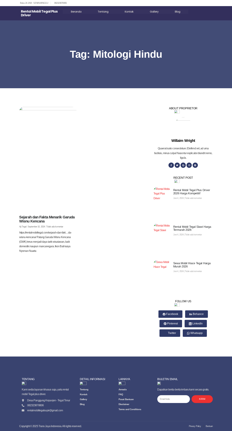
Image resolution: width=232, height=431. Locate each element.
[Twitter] (177, 165)
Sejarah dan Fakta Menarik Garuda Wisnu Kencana (47, 219)
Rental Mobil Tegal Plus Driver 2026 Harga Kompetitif (191, 192)
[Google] (183, 165)
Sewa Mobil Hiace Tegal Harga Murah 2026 (192, 265)
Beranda (76, 12)
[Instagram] (189, 165)
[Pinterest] (195, 165)
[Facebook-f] (171, 165)
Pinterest (172, 323)
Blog (177, 12)
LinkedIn (197, 323)
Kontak (129, 12)
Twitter (171, 333)
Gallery (154, 12)
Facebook (171, 314)
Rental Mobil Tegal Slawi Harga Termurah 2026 (192, 228)
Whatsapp (196, 333)
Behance (198, 314)
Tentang (103, 12)
